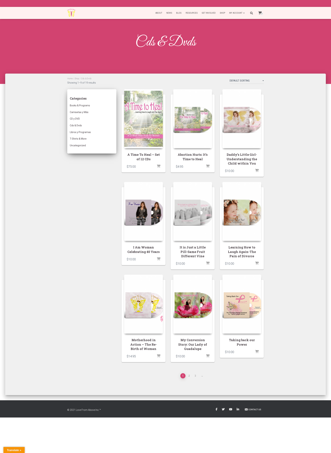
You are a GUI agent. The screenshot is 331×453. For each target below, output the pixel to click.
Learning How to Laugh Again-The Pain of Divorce (242, 251)
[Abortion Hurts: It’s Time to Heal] (192, 118)
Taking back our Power (242, 342)
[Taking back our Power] (241, 304)
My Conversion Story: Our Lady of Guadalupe (192, 344)
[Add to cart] (158, 166)
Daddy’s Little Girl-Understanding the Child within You (242, 158)
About (158, 13)
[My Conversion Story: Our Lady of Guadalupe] (192, 304)
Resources (192, 13)
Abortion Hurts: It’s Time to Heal (193, 156)
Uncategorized (78, 145)
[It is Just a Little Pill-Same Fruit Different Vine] (192, 211)
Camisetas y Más (79, 112)
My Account (236, 13)
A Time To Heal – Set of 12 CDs (143, 156)
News (169, 13)
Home (70, 78)
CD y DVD (75, 118)
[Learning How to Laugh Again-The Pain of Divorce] (241, 211)
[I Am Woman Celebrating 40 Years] (143, 211)
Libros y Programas (80, 132)
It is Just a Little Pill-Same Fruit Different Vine (193, 251)
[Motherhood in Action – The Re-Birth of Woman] (143, 304)
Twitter (223, 409)
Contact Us (254, 409)
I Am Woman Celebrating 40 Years (143, 249)
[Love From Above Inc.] (71, 13)
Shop (222, 13)
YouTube (230, 409)
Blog (179, 13)
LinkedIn (238, 409)
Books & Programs (80, 105)
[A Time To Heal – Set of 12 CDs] (143, 118)
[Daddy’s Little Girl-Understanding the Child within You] (241, 118)
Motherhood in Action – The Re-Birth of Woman (143, 344)
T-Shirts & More (78, 138)
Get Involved (209, 13)
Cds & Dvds (76, 125)
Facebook (217, 409)
